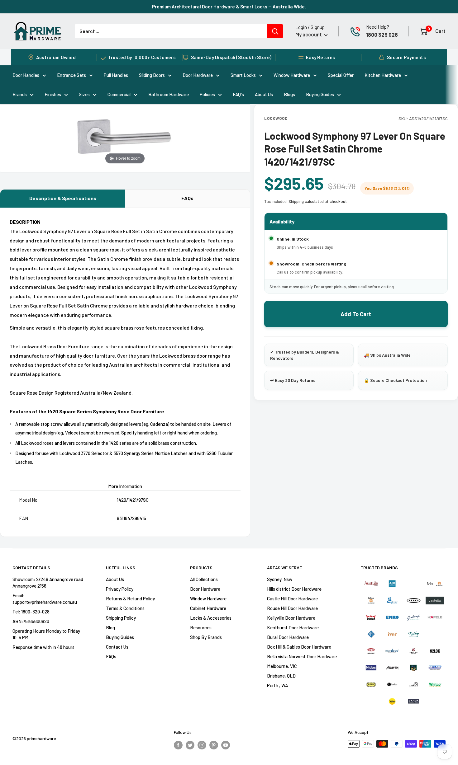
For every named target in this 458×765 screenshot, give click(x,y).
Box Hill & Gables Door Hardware (299, 647)
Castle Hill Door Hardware (292, 598)
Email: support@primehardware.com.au (44, 599)
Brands (19, 94)
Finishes (53, 94)
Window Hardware (292, 75)
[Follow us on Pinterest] (213, 744)
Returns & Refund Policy (130, 598)
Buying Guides (320, 94)
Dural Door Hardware (288, 637)
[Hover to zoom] (125, 137)
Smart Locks (243, 75)
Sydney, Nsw (279, 579)
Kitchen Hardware (383, 75)
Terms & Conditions (125, 608)
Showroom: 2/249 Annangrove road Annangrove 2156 (47, 582)
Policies (207, 94)
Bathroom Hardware (168, 94)
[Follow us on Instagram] (202, 744)
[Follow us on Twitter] (190, 744)
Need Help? (377, 27)
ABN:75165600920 (30, 621)
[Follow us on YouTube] (225, 744)
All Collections (204, 579)
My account (309, 34)
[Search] (275, 31)
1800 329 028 (382, 34)
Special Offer (341, 75)
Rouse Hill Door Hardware (292, 608)
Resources (201, 627)
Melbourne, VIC (282, 666)
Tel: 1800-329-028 (31, 611)
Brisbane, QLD (281, 675)
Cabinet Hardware (208, 608)
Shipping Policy (121, 618)
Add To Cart (356, 314)
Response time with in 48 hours (43, 647)
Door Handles (25, 75)
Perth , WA (277, 685)
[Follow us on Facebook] (178, 744)
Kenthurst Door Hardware (293, 627)
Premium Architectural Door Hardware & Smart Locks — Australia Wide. (229, 6)
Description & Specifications (62, 198)
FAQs (187, 198)
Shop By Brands (206, 637)
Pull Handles (116, 75)
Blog (110, 627)
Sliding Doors (152, 75)
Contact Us (117, 647)
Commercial (119, 94)
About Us (264, 94)
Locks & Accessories (210, 618)
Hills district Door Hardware (294, 589)
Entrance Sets (71, 75)
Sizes (84, 94)
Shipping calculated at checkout (318, 201)
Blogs (289, 94)
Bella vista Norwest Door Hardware (302, 656)
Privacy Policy (119, 589)
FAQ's (238, 94)
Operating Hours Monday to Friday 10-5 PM (46, 634)
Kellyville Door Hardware (291, 618)
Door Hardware (198, 75)
